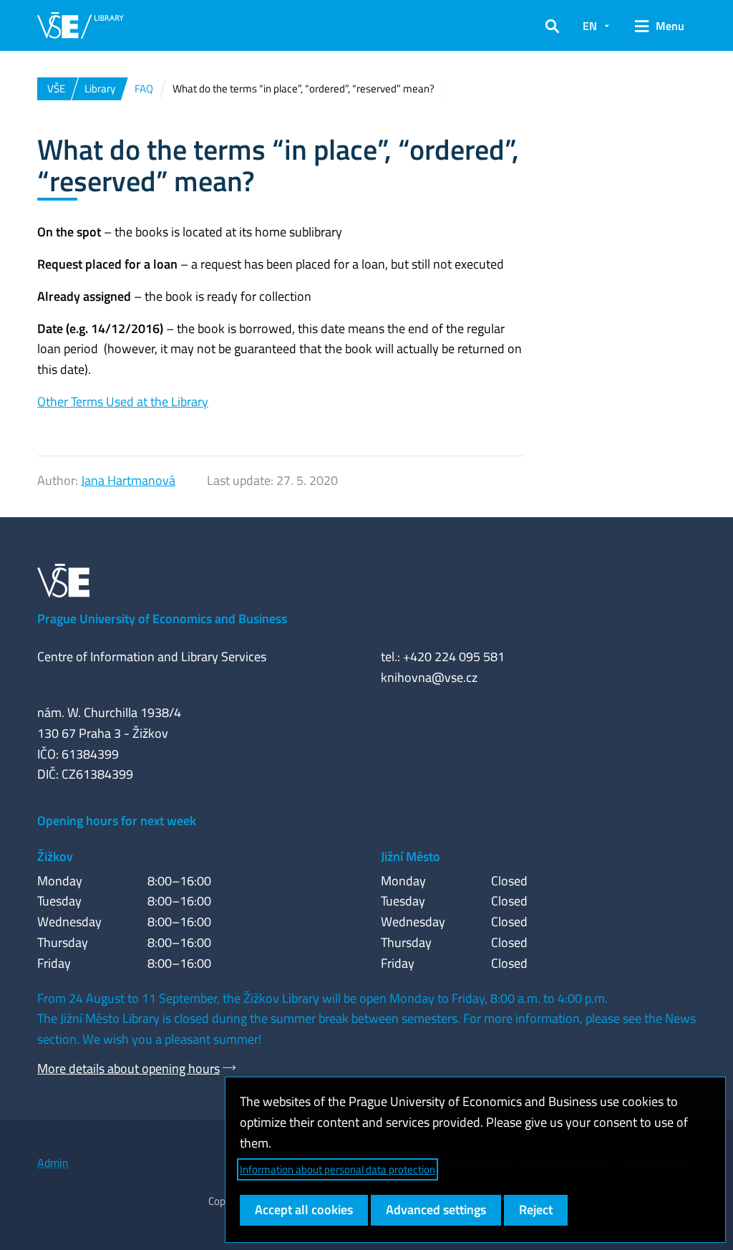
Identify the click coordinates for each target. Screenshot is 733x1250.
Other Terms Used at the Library (122, 401)
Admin (53, 1162)
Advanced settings (436, 1209)
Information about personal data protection (337, 1169)
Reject (536, 1209)
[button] (552, 26)
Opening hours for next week (116, 820)
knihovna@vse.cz (429, 677)
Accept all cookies (304, 1209)
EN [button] (590, 25)
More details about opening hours (128, 1068)
